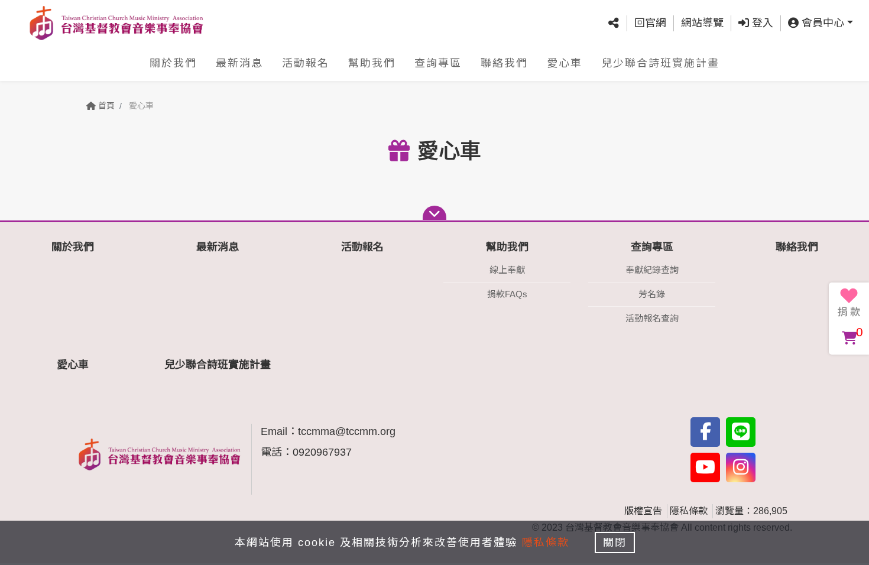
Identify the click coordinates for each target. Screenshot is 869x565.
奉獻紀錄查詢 (652, 270)
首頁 (105, 106)
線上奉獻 (507, 270)
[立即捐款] (849, 302)
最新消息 (239, 63)
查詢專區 (438, 63)
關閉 (615, 542)
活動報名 (305, 63)
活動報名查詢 (652, 318)
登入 (761, 23)
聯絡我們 (504, 63)
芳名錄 (651, 294)
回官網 (650, 23)
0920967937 (322, 452)
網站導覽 (702, 23)
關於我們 (173, 63)
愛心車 (564, 63)
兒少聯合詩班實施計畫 (660, 63)
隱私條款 (689, 511)
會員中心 (821, 23)
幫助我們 (371, 63)
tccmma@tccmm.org (346, 431)
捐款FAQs (507, 294)
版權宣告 (643, 511)
